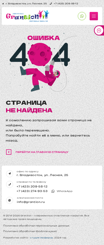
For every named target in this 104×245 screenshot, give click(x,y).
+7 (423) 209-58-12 (32, 186)
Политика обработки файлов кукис (30, 231)
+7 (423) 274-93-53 (32, 190)
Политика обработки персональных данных (36, 225)
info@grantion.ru (31, 201)
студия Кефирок (41, 237)
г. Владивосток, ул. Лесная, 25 (42, 175)
